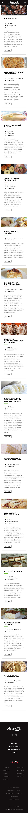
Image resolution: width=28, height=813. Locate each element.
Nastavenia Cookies (14, 799)
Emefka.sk (20, 777)
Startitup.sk (20, 770)
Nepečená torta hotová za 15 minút (13, 283)
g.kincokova (20, 78)
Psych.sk (5, 777)
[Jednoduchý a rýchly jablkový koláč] (14, 62)
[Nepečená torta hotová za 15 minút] (14, 273)
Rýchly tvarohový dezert (12, 126)
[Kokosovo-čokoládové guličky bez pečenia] (14, 329)
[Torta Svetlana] (14, 666)
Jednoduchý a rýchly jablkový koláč (14, 73)
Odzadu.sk (20, 773)
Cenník (14, 752)
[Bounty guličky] (14, 9)
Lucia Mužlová (12, 25)
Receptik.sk (6, 770)
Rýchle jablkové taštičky (12, 232)
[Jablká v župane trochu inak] (14, 169)
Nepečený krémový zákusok (12, 623)
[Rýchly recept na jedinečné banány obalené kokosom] (14, 387)
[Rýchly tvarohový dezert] (14, 115)
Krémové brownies (13, 571)
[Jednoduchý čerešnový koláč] (14, 503)
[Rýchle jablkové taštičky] (14, 222)
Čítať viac (7, 50)
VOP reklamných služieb (14, 790)
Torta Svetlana (11, 676)
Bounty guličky (11, 19)
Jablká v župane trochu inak (11, 179)
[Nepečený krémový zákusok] (14, 613)
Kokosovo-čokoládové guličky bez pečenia (13, 340)
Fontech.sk (20, 767)
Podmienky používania (14, 787)
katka (17, 464)
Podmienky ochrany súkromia (13, 793)
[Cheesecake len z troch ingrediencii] (14, 448)
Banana (19, 629)
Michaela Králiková (13, 349)
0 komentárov (10, 27)
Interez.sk (6, 767)
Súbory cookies (14, 796)
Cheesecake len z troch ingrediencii (12, 459)
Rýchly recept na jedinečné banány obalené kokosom (12, 399)
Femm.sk (6, 773)
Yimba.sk (6, 780)
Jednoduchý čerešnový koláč (12, 514)
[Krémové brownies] (14, 560)
